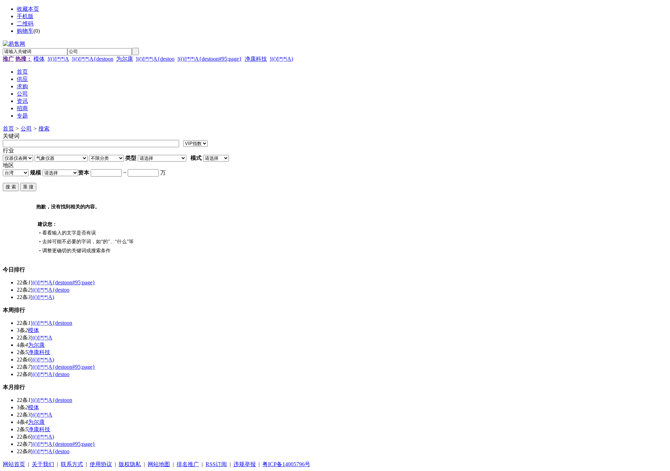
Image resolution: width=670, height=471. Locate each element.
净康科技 (256, 59)
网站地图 (159, 464)
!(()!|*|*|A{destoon (92, 59)
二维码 (25, 24)
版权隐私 (130, 464)
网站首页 (14, 464)
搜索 (44, 129)
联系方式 (72, 464)
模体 (39, 59)
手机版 (25, 16)
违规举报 (244, 464)
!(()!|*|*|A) (281, 59)
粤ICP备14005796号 (286, 464)
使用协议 (101, 464)
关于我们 (43, 464)
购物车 (25, 31)
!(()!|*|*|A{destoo (155, 59)
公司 (26, 129)
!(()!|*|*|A (58, 59)
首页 (8, 129)
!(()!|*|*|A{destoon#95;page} (209, 59)
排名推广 (188, 464)
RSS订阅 (216, 464)
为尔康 (124, 59)
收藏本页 (28, 9)
